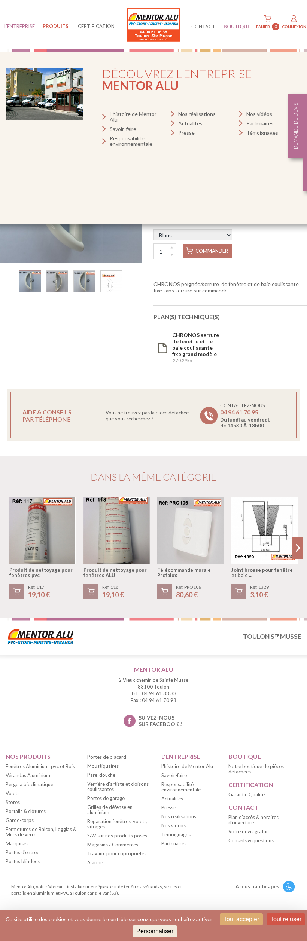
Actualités (190, 123)
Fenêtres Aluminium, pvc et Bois (40, 766)
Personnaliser (154, 931)
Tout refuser (285, 919)
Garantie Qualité (246, 794)
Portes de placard (106, 757)
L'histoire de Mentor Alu (187, 766)
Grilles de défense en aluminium (110, 809)
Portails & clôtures (26, 811)
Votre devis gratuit (248, 831)
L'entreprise (19, 26)
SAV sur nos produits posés (117, 836)
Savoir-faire (123, 129)
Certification (96, 26)
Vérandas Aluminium (28, 775)
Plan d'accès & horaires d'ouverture (253, 819)
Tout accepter (241, 919)
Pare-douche (101, 775)
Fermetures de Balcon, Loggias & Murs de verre (41, 831)
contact (203, 27)
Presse (186, 132)
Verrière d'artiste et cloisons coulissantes (118, 786)
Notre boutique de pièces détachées (256, 769)
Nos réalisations (197, 114)
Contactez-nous (245, 415)
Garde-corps (20, 820)
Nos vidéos (259, 114)
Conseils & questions (251, 840)
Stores (13, 802)
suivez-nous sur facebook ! (160, 720)
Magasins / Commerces (112, 844)
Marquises (17, 843)
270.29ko (195, 347)
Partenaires (260, 123)
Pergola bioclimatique (29, 784)
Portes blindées (23, 861)
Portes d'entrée (22, 852)
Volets (12, 793)
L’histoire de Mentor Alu (133, 117)
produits (56, 26)
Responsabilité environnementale (131, 141)
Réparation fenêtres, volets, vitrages (117, 824)
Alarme (95, 862)
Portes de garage (106, 798)
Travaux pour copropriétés (116, 853)
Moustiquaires (103, 766)
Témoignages (262, 132)
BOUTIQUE (237, 27)
